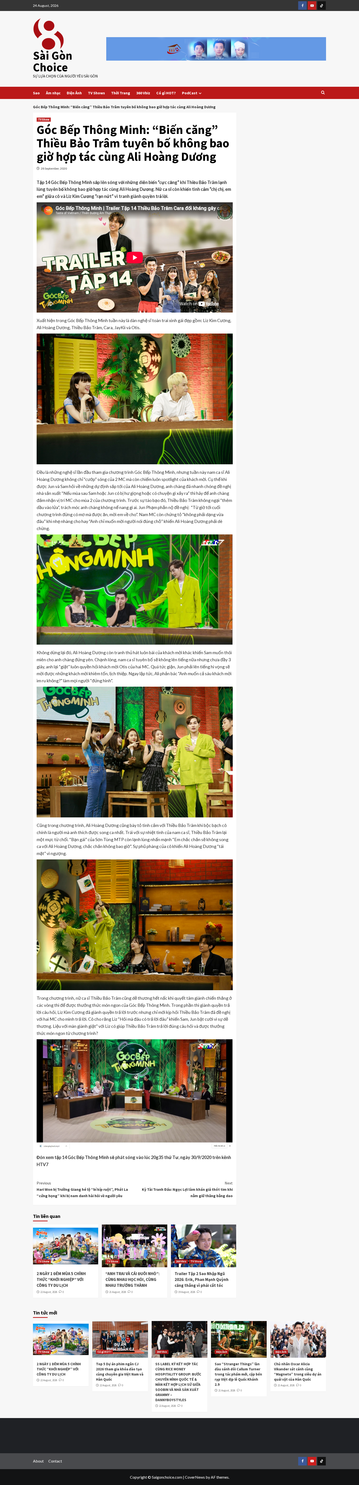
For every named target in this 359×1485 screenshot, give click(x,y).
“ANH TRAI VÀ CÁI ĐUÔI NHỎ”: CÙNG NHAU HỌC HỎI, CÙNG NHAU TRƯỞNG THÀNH (133, 1279)
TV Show (43, 119)
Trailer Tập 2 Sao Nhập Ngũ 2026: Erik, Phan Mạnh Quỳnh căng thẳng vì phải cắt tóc (202, 1279)
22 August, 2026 (48, 1292)
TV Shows (96, 92)
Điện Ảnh (74, 92)
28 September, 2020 (54, 168)
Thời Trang (120, 92)
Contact (55, 1461)
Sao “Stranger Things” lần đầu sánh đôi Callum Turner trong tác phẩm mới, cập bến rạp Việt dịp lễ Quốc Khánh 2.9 (238, 1374)
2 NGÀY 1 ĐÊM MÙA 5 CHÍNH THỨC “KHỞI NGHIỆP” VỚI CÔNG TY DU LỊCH (61, 1279)
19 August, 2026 (186, 1292)
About (38, 1461)
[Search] (323, 92)
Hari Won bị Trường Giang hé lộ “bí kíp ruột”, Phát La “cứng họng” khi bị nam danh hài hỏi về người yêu (82, 1189)
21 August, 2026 (117, 1292)
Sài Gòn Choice (52, 61)
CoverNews (195, 1477)
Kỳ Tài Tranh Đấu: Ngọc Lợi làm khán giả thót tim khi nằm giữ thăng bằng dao (187, 1189)
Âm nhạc (53, 92)
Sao (36, 92)
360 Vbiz (143, 92)
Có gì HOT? (166, 92)
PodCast (189, 92)
